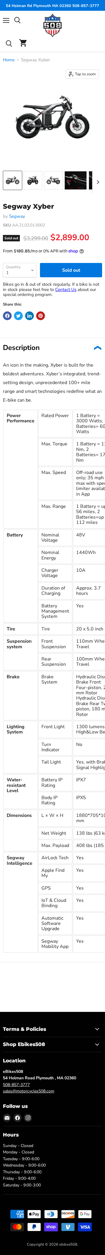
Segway (17, 216)
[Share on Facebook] (7, 315)
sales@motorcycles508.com (28, 1091)
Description (21, 347)
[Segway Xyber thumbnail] (12, 180)
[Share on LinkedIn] (29, 315)
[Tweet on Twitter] (18, 315)
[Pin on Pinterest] (40, 315)
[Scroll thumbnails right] (97, 182)
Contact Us (65, 289)
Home (9, 59)
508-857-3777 (16, 1084)
